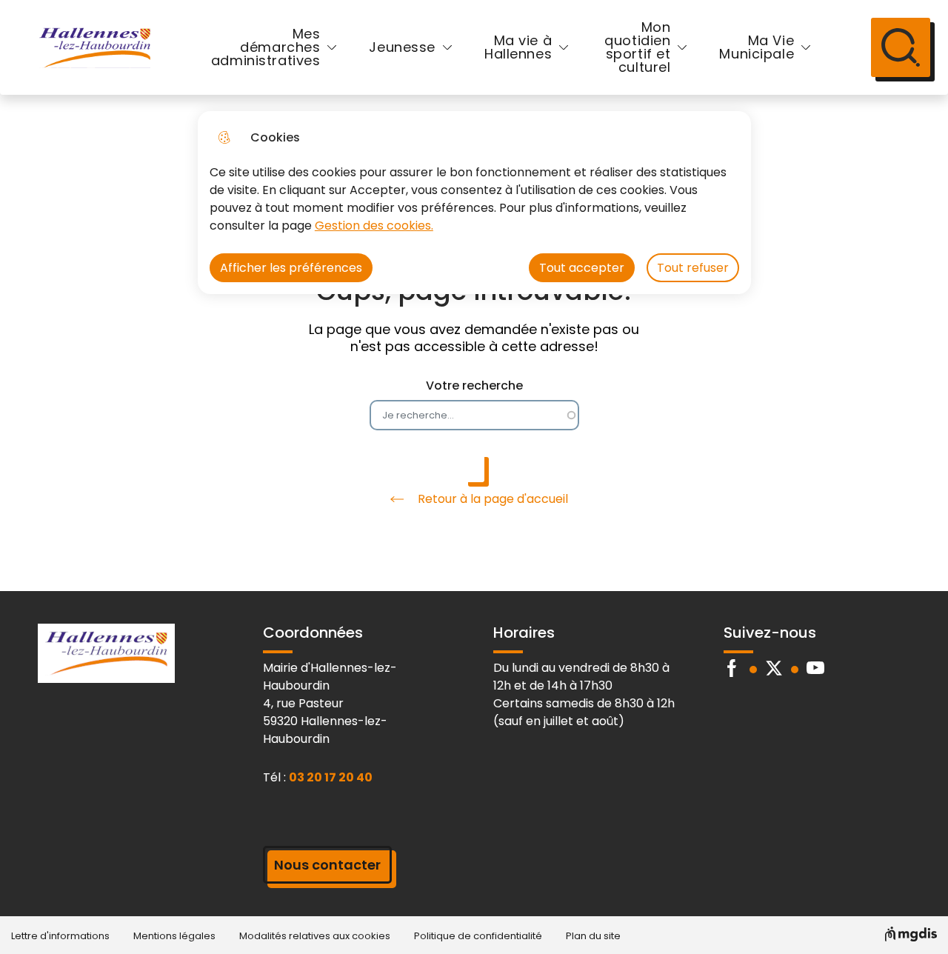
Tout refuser (693, 267)
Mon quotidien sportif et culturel (637, 47)
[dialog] (474, 202)
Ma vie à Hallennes (518, 47)
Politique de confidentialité (478, 936)
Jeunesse (402, 47)
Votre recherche (474, 385)
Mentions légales (174, 936)
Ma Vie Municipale (756, 47)
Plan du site (593, 936)
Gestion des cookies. (374, 225)
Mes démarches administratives (266, 47)
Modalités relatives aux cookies (314, 936)
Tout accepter (581, 267)
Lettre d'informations (60, 936)
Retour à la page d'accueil (493, 498)
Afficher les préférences (291, 267)
